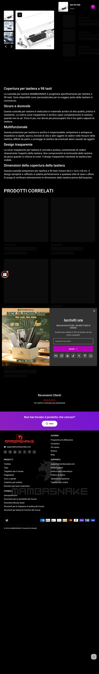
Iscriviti (71, 349)
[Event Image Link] (26, 337)
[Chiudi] (94, 311)
